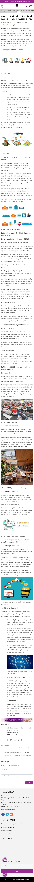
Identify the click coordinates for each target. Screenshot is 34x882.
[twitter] (7, 814)
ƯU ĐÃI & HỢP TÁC (14, 11)
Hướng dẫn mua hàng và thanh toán (12, 824)
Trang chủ (4, 11)
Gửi (29, 782)
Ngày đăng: (5, 22)
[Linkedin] (14, 740)
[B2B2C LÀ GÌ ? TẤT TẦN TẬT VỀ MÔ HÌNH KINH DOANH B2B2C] (17, 6)
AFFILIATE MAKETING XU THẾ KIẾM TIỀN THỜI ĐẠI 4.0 (17, 749)
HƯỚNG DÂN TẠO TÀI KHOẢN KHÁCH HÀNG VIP (17, 756)
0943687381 (13, 1)
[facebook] (3, 814)
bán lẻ (8, 379)
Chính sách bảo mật (7, 834)
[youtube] (11, 814)
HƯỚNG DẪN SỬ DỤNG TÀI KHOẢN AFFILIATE (16, 753)
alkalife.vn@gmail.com (24, 1)
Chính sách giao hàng (7, 827)
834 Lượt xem (23, 22)
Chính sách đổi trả (6, 830)
